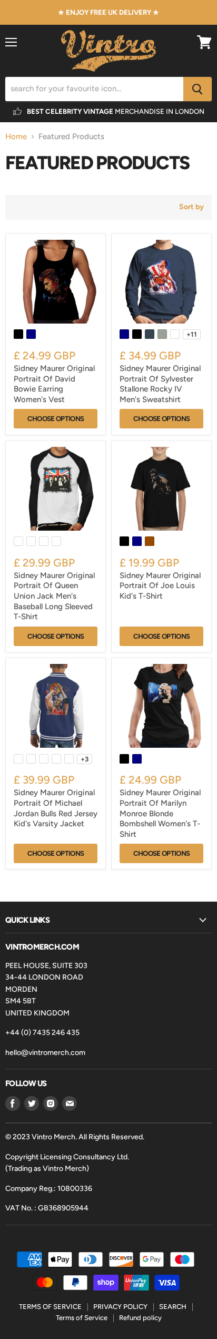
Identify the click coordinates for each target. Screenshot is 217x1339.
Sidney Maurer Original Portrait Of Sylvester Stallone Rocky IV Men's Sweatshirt (160, 384)
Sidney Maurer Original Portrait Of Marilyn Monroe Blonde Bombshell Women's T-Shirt (160, 813)
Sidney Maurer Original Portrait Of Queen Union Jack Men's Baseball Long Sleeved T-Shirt (54, 596)
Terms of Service (81, 1318)
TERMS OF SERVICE (50, 1307)
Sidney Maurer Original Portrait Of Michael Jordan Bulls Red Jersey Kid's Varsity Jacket (55, 808)
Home (16, 136)
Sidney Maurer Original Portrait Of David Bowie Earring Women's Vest (54, 384)
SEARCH (172, 1307)
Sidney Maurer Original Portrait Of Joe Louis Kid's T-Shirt (160, 586)
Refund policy (140, 1318)
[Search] (197, 89)
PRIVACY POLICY (120, 1307)
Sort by (191, 207)
